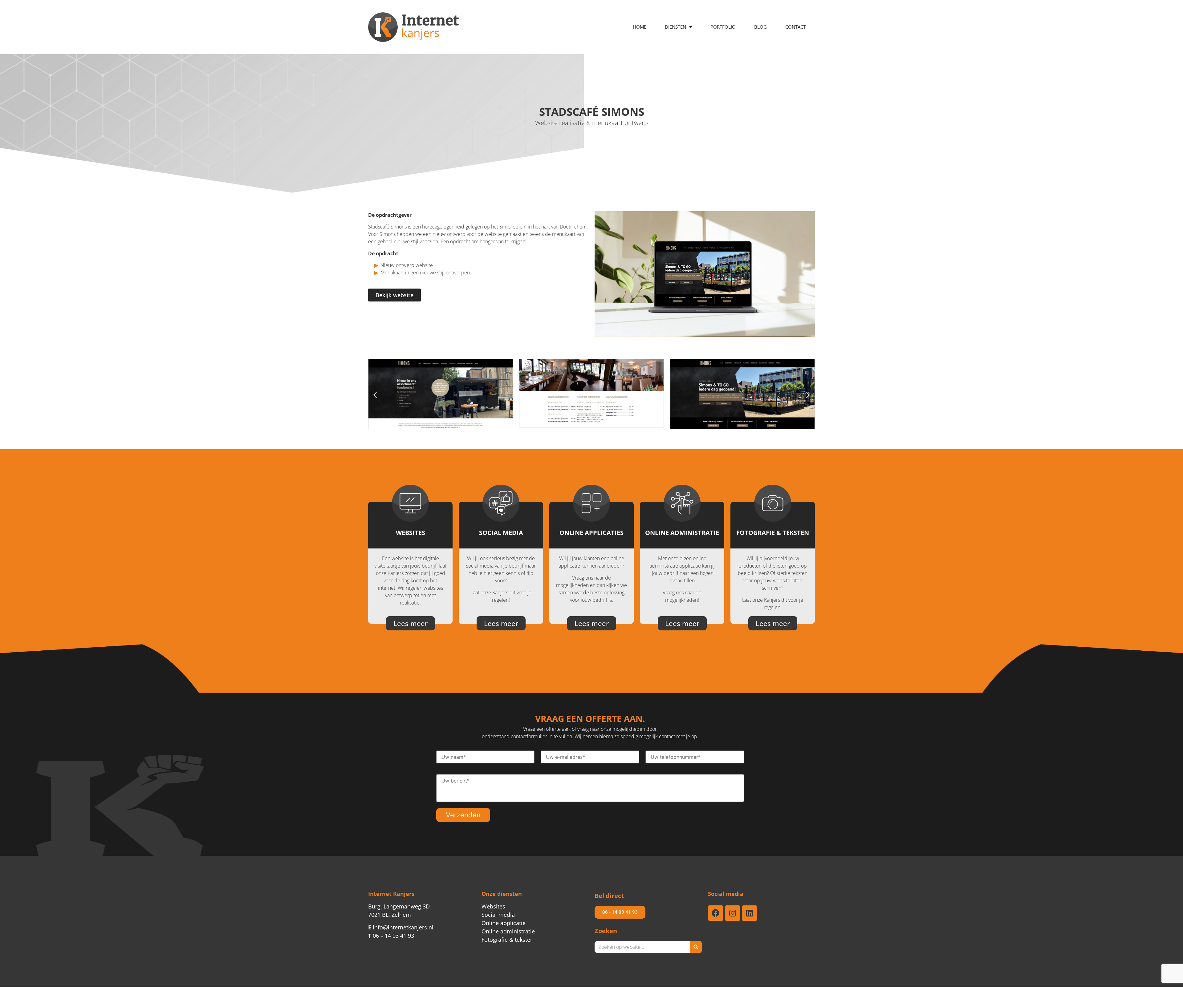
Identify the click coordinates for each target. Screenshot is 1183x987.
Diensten (675, 27)
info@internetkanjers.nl (400, 927)
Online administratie (508, 931)
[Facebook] (715, 913)
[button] (375, 395)
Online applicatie (504, 923)
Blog (760, 27)
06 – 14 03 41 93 (391, 935)
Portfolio (723, 27)
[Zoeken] (696, 947)
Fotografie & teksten (508, 939)
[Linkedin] (749, 913)
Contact (795, 27)
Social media (498, 914)
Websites (493, 906)
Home (639, 27)
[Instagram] (732, 913)
